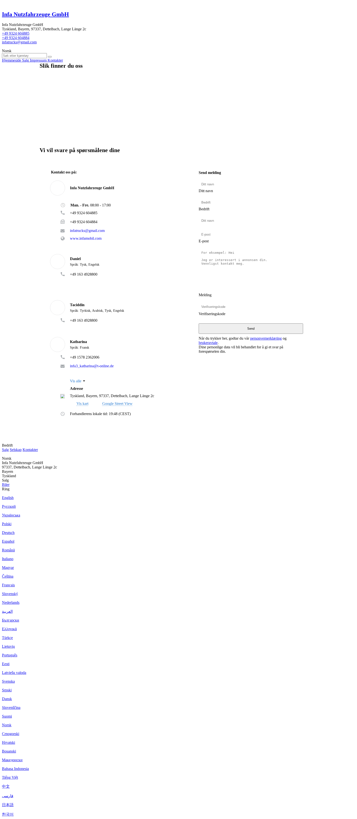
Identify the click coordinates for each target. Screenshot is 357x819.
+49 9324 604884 (15, 38)
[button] (114, 403)
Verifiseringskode (212, 314)
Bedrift (204, 209)
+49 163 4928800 (83, 274)
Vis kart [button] (82, 404)
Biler (5, 485)
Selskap (16, 450)
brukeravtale (208, 343)
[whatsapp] (80, 281)
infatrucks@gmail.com (19, 42)
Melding (205, 295)
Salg (5, 450)
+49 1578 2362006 (84, 357)
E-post (204, 241)
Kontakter (30, 450)
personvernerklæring (266, 338)
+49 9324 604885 (15, 33)
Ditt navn (206, 191)
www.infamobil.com (86, 238)
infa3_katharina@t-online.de (92, 366)
